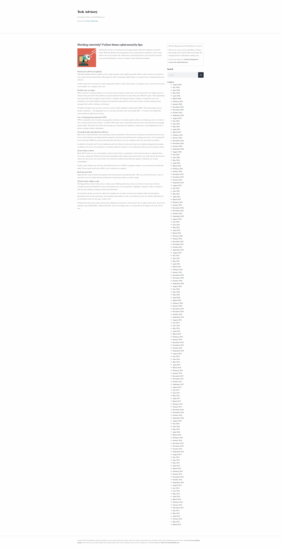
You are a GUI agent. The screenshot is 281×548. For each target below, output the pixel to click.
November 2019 (178, 311)
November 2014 (178, 477)
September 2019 (178, 317)
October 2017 (177, 381)
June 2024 (176, 157)
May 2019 (176, 328)
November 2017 (178, 379)
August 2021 (177, 253)
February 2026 (178, 101)
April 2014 (176, 496)
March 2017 (177, 401)
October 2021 (177, 247)
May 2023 (176, 194)
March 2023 (177, 199)
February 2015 (178, 471)
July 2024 (176, 154)
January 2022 (177, 238)
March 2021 (177, 266)
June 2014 (176, 491)
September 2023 (178, 182)
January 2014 (177, 505)
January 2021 (177, 272)
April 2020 (176, 297)
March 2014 (177, 499)
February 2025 (178, 135)
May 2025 (176, 126)
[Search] (201, 75)
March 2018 (177, 367)
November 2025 (178, 110)
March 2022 (177, 233)
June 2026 (176, 90)
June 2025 (176, 124)
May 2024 (176, 160)
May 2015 (176, 463)
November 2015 (178, 446)
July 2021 (176, 255)
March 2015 (177, 468)
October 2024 (177, 146)
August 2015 (177, 454)
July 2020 (176, 289)
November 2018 (178, 345)
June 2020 (176, 292)
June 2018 (176, 359)
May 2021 (176, 261)
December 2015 (178, 443)
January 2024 (177, 171)
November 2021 (178, 244)
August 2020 (177, 286)
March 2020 (177, 300)
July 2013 (176, 510)
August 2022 (177, 219)
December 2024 (178, 140)
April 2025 (176, 129)
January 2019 (177, 339)
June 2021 (176, 258)
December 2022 (178, 208)
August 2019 (177, 320)
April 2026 (176, 96)
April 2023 (176, 196)
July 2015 (176, 457)
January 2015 (177, 474)
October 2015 (177, 449)
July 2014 (176, 488)
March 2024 (177, 166)
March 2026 (177, 98)
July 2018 (176, 356)
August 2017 (177, 387)
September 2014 (178, 482)
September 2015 (178, 451)
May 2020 (176, 295)
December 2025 (178, 107)
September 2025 (178, 115)
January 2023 (177, 205)
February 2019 (178, 337)
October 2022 (177, 213)
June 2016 (176, 426)
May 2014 (176, 494)
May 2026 (176, 93)
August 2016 (177, 421)
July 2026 (176, 87)
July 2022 (176, 222)
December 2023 (178, 174)
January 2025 (177, 138)
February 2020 (178, 303)
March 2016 (177, 435)
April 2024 (176, 163)
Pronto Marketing (92, 21)
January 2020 (177, 306)
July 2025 (176, 121)
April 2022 (176, 230)
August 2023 (177, 185)
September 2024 (178, 149)
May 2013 (176, 513)
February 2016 (178, 437)
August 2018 (177, 353)
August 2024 (177, 152)
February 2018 (178, 370)
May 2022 (176, 227)
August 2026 (177, 84)
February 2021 (178, 269)
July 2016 (176, 423)
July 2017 (176, 390)
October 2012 (177, 519)
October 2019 (177, 314)
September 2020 (178, 283)
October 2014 (177, 479)
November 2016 (178, 412)
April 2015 (176, 465)
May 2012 (176, 522)
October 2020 (177, 281)
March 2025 (177, 132)
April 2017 (176, 398)
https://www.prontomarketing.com (170, 542)
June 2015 (176, 460)
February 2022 (178, 236)
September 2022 (178, 216)
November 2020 (178, 278)
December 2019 (178, 309)
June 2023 (176, 191)
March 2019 (177, 334)
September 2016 (178, 418)
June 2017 (176, 393)
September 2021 (178, 250)
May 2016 (176, 429)
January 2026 (177, 104)
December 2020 (178, 275)
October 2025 (177, 112)
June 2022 (176, 225)
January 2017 (177, 407)
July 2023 (176, 188)
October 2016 (177, 415)
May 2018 (176, 362)
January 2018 (177, 373)
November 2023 (178, 177)
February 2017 (178, 404)
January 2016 (177, 440)
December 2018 (178, 342)
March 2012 (177, 524)
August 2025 (177, 118)
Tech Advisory (87, 11)
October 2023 (177, 180)
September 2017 (178, 384)
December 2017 (178, 376)
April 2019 (176, 331)
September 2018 (178, 351)
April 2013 (176, 516)
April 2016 (176, 432)
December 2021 (178, 241)
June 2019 (176, 325)
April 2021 (176, 264)
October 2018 (177, 348)
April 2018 (176, 365)
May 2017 (176, 395)
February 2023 (178, 202)
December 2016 (178, 409)
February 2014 (178, 502)
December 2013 (178, 507)
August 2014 (177, 485)
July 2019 (176, 323)
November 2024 (178, 143)
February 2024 (178, 168)
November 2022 (178, 210)
